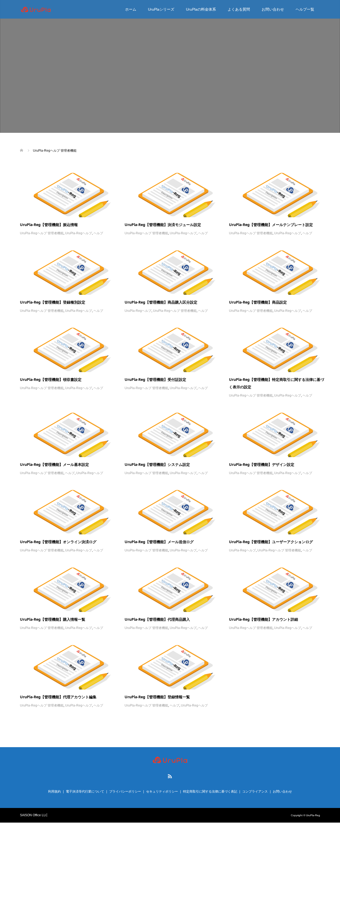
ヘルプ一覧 (305, 9)
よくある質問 (239, 9)
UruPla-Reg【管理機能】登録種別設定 (52, 302)
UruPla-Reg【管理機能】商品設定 (258, 302)
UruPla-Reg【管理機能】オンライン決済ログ (58, 541)
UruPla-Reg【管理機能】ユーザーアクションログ (271, 541)
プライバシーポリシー (125, 791)
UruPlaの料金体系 (201, 9)
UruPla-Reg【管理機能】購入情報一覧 (52, 619)
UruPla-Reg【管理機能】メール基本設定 (54, 464)
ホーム (130, 9)
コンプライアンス (255, 791)
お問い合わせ (273, 9)
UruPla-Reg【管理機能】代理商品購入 (157, 619)
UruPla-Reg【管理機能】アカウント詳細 (263, 619)
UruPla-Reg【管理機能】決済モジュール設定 (163, 224)
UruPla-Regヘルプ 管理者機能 (41, 233)
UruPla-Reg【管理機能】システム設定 (157, 464)
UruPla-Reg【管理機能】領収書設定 (51, 379)
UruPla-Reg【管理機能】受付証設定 (155, 379)
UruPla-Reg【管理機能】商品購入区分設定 (161, 302)
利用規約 (54, 791)
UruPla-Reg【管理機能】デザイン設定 (261, 464)
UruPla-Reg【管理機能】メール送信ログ (159, 541)
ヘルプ (98, 233)
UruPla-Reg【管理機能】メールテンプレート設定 (271, 224)
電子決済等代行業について (85, 791)
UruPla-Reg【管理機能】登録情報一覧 (157, 696)
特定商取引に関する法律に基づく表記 (210, 791)
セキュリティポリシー (162, 791)
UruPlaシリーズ (161, 9)
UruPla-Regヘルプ (78, 233)
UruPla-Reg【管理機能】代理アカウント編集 (58, 696)
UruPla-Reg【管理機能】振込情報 (49, 224)
